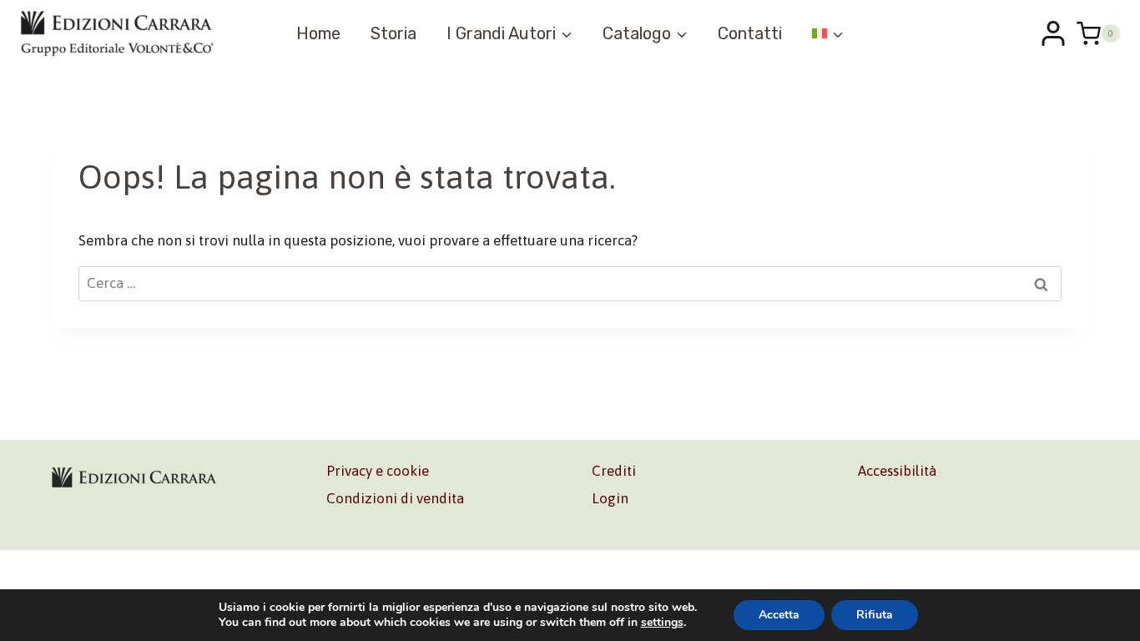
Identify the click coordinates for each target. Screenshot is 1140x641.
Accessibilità (897, 470)
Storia (393, 33)
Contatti (750, 33)
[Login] (1053, 33)
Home (318, 33)
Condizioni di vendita (395, 498)
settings (662, 622)
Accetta (779, 615)
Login (610, 498)
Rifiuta (874, 615)
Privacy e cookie (377, 470)
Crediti (614, 470)
